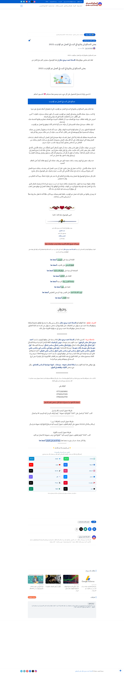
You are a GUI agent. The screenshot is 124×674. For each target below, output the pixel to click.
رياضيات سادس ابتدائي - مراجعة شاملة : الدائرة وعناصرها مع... (69, 34)
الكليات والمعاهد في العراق (59, 367)
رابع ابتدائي (67, 345)
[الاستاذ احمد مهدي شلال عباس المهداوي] (94, 4)
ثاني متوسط (85, 348)
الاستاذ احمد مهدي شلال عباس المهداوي (83, 671)
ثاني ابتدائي (83, 345)
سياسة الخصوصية (53, 1)
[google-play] (24, 2)
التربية (74, 6)
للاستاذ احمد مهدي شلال (69, 249)
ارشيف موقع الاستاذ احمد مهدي (70, 1)
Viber (47, 1)
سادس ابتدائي (48, 345)
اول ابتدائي (91, 345)
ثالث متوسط (77, 348)
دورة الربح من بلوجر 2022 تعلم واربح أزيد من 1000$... (36, 588)
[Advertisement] (62, 21)
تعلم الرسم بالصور (68, 6)
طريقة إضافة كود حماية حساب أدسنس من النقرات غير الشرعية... (88, 589)
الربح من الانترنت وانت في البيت (89, 40)
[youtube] (27, 2)
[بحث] (21, 6)
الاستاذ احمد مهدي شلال (67, 60)
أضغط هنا (53, 259)
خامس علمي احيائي (83, 350)
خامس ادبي (42, 348)
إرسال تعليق (91, 603)
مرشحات (58, 364)
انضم (65, 476)
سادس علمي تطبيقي (46, 350)
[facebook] (29, 2)
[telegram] (21, 2)
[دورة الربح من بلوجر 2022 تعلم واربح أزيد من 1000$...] (35, 579)
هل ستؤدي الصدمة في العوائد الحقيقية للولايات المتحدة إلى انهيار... (71, 589)
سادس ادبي (71, 350)
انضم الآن (66, 458)
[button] (89, 529)
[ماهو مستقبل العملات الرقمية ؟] (53, 579)
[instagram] (35, 2)
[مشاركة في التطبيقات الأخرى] (77, 529)
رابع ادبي (49, 348)
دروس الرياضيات (56, 342)
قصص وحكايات (59, 6)
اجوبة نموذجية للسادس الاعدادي (43, 364)
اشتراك (31, 464)
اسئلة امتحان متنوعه (68, 364)
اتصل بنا (60, 1)
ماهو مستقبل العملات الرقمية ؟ (53, 586)
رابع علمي (56, 348)
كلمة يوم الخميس (43, 6)
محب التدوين (62, 231)
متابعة (66, 464)
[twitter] (32, 2)
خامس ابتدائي (58, 345)
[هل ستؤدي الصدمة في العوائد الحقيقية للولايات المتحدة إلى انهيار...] (71, 579)
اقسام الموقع (80, 1)
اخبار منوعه (79, 6)
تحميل (31, 488)
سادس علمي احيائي (61, 350)
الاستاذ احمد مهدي (88, 48)
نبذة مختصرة (51, 6)
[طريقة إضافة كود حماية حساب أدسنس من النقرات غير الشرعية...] (88, 579)
